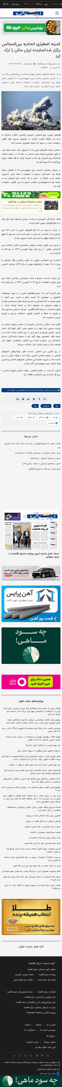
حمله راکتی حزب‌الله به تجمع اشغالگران (44, 469)
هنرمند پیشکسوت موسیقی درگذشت (45, 832)
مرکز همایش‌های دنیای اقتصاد (19, 991)
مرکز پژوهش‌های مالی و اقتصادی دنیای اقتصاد (36, 1002)
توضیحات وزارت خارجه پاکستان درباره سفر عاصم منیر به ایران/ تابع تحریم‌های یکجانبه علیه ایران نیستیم (32, 772)
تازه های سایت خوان (31, 946)
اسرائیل (46, 406)
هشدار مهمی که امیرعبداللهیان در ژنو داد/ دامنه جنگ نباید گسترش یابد (32, 445)
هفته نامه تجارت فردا (47, 979)
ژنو (35, 406)
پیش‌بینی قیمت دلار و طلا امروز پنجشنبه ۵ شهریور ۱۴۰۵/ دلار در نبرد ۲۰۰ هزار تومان (31, 730)
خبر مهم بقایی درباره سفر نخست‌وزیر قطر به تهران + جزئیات (34, 764)
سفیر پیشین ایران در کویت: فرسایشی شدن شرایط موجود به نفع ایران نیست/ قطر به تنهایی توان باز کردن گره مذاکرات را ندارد (31, 758)
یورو (37, 4)
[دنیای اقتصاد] (28, 13)
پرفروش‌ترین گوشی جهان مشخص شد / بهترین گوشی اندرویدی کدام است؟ (31, 789)
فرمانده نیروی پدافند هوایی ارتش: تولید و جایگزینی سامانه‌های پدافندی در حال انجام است (33, 809)
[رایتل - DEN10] (31, 682)
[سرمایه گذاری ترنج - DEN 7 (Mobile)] (31, 27)
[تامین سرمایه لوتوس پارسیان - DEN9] (31, 645)
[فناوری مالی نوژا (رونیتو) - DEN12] (31, 917)
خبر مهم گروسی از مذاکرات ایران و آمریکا (43, 745)
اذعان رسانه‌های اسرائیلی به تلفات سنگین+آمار (41, 463)
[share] (25, 1055)
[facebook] (39, 399)
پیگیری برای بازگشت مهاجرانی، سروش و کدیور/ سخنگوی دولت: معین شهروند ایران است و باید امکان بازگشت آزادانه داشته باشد (33, 721)
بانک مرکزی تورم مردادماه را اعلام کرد (44, 837)
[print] (17, 399)
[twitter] (33, 399)
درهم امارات (6, 4)
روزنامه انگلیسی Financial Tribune (41, 1012)
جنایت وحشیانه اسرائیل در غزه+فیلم (25, 201)
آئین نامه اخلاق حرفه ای (45, 1047)
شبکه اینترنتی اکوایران (24, 974)
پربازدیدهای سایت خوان (31, 701)
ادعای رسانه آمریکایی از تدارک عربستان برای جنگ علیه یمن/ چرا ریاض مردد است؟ (31, 878)
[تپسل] (3, 192)
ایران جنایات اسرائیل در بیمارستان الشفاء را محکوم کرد (37, 453)
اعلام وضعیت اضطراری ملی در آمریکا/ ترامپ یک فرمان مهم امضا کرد (31, 871)
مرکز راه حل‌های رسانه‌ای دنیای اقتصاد (40, 1007)
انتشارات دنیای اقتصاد (47, 991)
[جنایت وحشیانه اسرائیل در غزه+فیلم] (51, 205)
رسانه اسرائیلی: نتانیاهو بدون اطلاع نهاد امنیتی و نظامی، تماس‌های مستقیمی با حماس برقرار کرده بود (31, 780)
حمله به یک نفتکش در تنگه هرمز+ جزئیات (42, 826)
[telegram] (22, 399)
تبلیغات (38, 1024)
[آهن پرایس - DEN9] (31, 604)
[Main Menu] (57, 13)
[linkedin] (28, 399)
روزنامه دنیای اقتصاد (47, 974)
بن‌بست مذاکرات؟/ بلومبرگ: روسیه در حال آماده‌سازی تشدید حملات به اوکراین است (32, 859)
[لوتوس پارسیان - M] (31, 1081)
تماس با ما (51, 1024)
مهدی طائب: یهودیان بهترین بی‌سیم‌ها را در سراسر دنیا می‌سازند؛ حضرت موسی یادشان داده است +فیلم (33, 738)
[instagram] (47, 1055)
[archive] (14, 1055)
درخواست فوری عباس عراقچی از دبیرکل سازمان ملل (38, 750)
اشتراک (27, 1024)
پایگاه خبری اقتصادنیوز (23, 979)
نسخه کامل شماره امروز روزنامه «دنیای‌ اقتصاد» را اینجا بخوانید (34, 555)
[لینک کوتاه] (44, 399)
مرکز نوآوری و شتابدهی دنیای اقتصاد (40, 997)
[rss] (31, 1055)
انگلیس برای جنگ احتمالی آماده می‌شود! (43, 815)
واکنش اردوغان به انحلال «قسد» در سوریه (43, 821)
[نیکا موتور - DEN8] (31, 573)
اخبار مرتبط (31, 436)
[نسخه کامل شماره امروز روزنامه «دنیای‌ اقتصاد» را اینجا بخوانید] (31, 530)
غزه (57, 406)
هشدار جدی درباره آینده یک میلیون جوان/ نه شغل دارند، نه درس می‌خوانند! (32, 887)
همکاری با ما (29, 1030)
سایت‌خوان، (48, 390)
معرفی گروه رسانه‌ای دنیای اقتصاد (41, 969)
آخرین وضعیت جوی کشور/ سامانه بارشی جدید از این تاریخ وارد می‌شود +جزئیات (33, 850)
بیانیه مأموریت (32, 1042)
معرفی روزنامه (50, 1042)
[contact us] (20, 1055)
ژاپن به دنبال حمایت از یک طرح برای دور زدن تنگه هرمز (36, 865)
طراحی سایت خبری (49, 1073)
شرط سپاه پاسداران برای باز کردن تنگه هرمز (42, 843)
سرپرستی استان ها (48, 1030)
